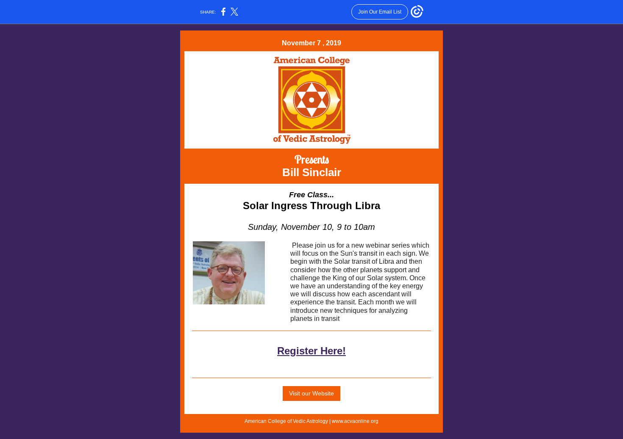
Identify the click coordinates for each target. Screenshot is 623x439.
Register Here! (311, 350)
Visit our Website (311, 393)
